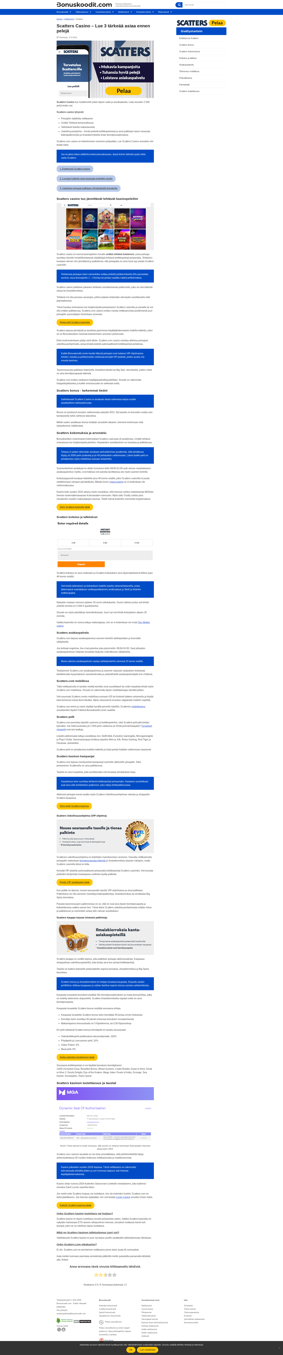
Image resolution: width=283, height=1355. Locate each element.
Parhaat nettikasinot (150, 1326)
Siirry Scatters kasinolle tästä (75, 507)
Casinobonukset (103, 12)
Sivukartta (188, 1306)
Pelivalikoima (185, 78)
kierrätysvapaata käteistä (93, 860)
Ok (130, 1350)
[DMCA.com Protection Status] (82, 1322)
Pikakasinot (147, 1312)
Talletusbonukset (149, 1316)
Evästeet (188, 1316)
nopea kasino (116, 482)
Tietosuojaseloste (191, 1312)
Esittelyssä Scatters (189, 38)
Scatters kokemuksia (189, 51)
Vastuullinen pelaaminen (194, 1319)
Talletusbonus (81, 12)
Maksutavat (163, 12)
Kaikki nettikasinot (149, 1333)
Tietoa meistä (190, 1309)
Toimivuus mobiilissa (189, 71)
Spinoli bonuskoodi (107, 1312)
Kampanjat (184, 84)
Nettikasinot (123, 12)
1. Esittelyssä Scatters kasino (75, 169)
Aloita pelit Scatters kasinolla (75, 322)
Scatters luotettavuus (189, 91)
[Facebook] (63, 1331)
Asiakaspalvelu (186, 64)
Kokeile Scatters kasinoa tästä (75, 1205)
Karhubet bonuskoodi (108, 1306)
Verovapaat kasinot (150, 1319)
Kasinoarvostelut (191, 1322)
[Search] (178, 5)
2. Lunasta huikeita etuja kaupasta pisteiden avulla (86, 178)
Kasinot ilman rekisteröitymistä (155, 1322)
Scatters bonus (186, 45)
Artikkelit (145, 1336)
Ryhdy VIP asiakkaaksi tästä (74, 882)
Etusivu (59, 19)
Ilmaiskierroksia (143, 12)
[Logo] (84, 4)
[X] (59, 1331)
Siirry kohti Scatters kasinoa (74, 806)
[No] (279, 1348)
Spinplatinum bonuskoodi (109, 1316)
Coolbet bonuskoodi (107, 1309)
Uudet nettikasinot (149, 1329)
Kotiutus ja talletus (188, 58)
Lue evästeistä (147, 1350)
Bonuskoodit (62, 12)
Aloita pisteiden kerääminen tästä (77, 1057)
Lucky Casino (123, 1197)
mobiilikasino (138, 706)
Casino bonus (147, 1309)
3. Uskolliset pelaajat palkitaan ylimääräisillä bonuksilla (88, 188)
